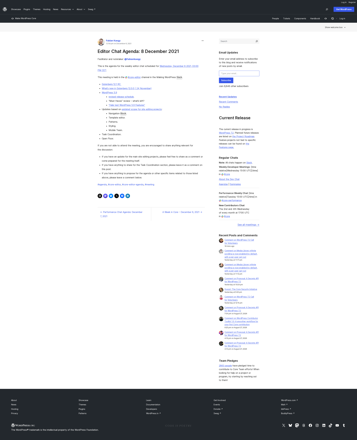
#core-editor (134, 77)
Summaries (235, 184)
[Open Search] (327, 9)
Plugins (82, 409)
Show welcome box (334, 27)
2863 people (225, 365)
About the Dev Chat (229, 179)
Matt (284, 404)
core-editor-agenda (132, 184)
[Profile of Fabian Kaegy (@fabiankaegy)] (101, 43)
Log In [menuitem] (344, 2)
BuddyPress (288, 413)
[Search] (256, 41)
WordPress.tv (153, 413)
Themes (82, 404)
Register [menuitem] (352, 2)
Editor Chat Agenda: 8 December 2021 (138, 51)
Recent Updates (228, 96)
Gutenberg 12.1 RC (111, 84)
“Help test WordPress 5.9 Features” (127, 105)
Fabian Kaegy (113, 40)
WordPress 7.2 (226, 132)
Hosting (14, 409)
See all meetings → (248, 224)
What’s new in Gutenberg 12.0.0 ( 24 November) (127, 88)
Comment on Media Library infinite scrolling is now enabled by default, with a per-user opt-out (241, 253)
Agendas (223, 184)
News (13, 404)
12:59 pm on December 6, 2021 (119, 44)
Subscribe (226, 80)
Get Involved (220, 400)
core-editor (114, 184)
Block (123, 113)
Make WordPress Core (25, 18)
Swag (217, 413)
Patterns (82, 413)
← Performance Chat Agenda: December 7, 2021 (121, 214)
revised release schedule (121, 96)
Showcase (83, 400)
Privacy (14, 413)
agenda (102, 184)
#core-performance (232, 200)
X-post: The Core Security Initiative (241, 289)
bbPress (286, 409)
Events (217, 404)
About (14, 400)
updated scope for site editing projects (142, 109)
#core (227, 174)
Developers (151, 409)
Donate (218, 409)
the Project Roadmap (243, 136)
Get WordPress (344, 9)
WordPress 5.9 (109, 92)
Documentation (153, 404)
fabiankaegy (132, 59)
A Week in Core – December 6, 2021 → (182, 212)
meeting (149, 184)
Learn (148, 400)
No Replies (224, 106)
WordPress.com (289, 400)
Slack (179, 77)
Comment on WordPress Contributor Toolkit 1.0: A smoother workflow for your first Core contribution (241, 321)
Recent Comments (228, 101)
